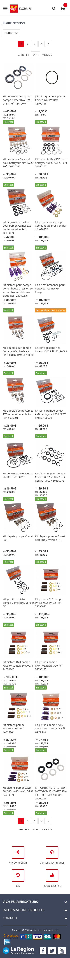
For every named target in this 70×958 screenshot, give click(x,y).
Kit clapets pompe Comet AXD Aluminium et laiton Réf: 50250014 (18, 414)
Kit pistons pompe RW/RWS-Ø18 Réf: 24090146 (14, 728)
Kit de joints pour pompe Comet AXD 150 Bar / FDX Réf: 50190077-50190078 (50, 477)
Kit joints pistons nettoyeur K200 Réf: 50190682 (51, 349)
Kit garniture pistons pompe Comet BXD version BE (19, 602)
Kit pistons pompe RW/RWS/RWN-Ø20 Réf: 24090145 (49, 665)
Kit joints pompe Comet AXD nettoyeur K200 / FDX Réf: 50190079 (50, 414)
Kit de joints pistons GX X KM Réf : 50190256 (18, 475)
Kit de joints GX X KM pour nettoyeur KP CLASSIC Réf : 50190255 (51, 162)
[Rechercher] (53, 8)
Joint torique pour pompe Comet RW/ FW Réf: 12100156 (50, 100)
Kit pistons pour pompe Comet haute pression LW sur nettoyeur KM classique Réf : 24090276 (18, 290)
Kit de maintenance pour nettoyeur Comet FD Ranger (50, 288)
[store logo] (17, 8)
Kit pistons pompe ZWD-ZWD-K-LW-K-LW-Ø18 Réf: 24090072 (50, 728)
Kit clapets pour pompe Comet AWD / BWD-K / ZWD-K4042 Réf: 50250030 (18, 351)
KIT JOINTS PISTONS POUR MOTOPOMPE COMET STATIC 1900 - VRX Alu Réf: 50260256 (51, 793)
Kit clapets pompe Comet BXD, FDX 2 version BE (50, 538)
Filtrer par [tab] (11, 32)
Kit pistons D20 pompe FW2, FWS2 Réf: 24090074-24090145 (18, 665)
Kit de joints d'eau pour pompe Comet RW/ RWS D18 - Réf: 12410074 (17, 100)
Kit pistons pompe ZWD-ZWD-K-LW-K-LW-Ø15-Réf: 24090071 (18, 791)
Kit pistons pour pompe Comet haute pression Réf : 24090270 (50, 225)
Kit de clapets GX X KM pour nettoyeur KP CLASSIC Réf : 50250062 (19, 162)
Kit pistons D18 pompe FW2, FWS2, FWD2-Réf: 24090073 (48, 602)
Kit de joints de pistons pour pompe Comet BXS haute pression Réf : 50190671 (17, 227)
